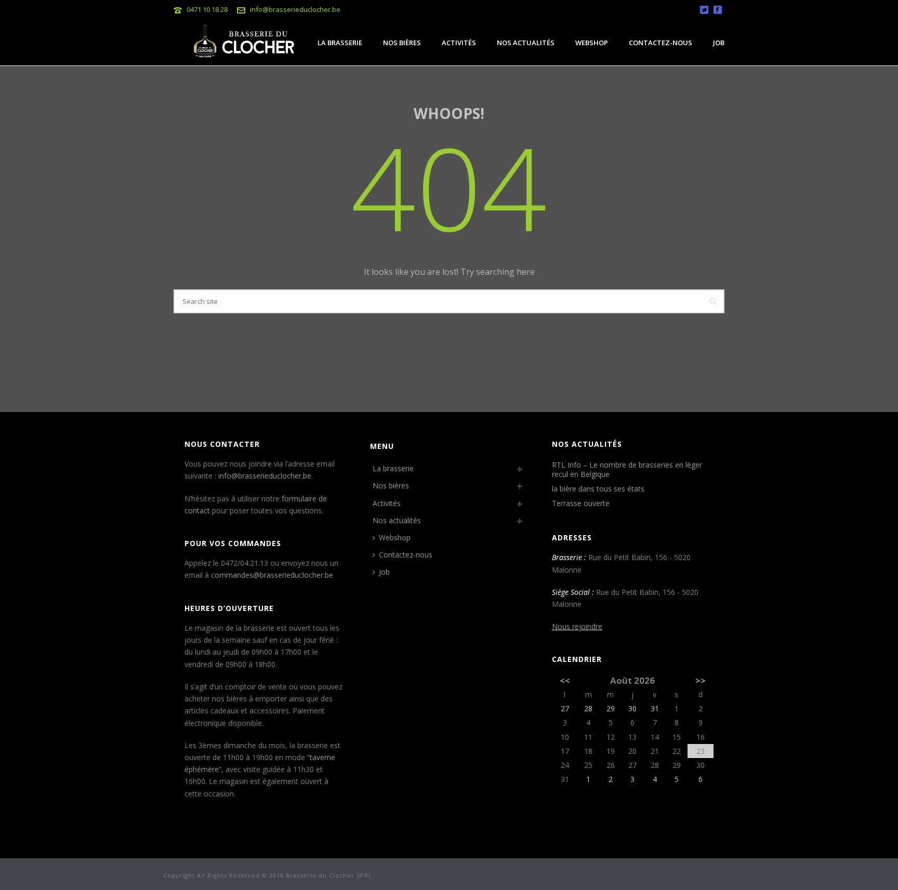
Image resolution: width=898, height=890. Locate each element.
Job (718, 42)
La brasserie (340, 42)
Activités (459, 42)
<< (565, 680)
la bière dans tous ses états (598, 489)
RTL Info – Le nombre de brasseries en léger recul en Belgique (627, 469)
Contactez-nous (660, 42)
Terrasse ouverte (581, 503)
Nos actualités (525, 42)
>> (700, 680)
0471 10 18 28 (207, 9)
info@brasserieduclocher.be (295, 9)
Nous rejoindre (577, 626)
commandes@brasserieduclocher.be (272, 575)
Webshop (591, 42)
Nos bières (402, 42)
